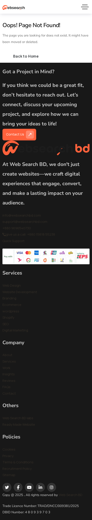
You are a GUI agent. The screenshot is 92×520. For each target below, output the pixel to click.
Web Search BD (70, 494)
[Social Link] (6, 487)
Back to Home (26, 56)
